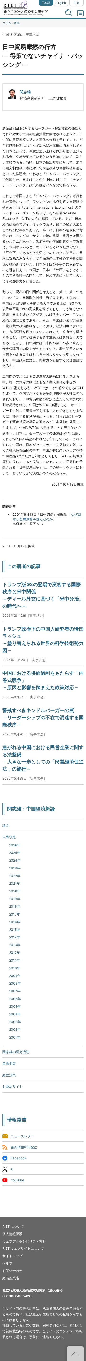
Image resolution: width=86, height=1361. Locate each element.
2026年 (15, 845)
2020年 (15, 891)
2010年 (14, 968)
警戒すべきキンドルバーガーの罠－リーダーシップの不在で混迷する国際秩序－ (43, 717)
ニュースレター (22, 1136)
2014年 (14, 937)
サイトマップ (12, 1256)
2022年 (14, 876)
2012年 (14, 952)
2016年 (14, 922)
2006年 (15, 999)
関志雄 (25, 92)
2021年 (14, 883)
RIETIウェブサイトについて (23, 1248)
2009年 (15, 976)
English (61, 3)
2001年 (14, 1037)
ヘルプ (7, 1263)
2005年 (15, 1006)
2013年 (14, 945)
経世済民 (9, 1075)
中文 (76, 3)
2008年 (15, 983)
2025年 (15, 853)
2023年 (15, 868)
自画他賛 (9, 1063)
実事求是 (9, 837)
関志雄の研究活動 (15, 1052)
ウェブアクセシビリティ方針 (24, 1241)
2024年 (15, 860)
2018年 (14, 906)
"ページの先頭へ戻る (75, 1353)
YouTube (17, 1180)
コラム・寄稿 (11, 23)
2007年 (15, 991)
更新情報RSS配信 (24, 1147)
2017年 (14, 914)
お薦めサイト (12, 1086)
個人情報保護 (12, 1234)
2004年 (15, 1014)
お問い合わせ (12, 1271)
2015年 (14, 929)
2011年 (14, 960)
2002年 (15, 1029)
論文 (5, 825)
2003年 (15, 1022)
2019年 (14, 899)
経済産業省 (10, 1278)
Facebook (18, 1158)
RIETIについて (13, 1226)
